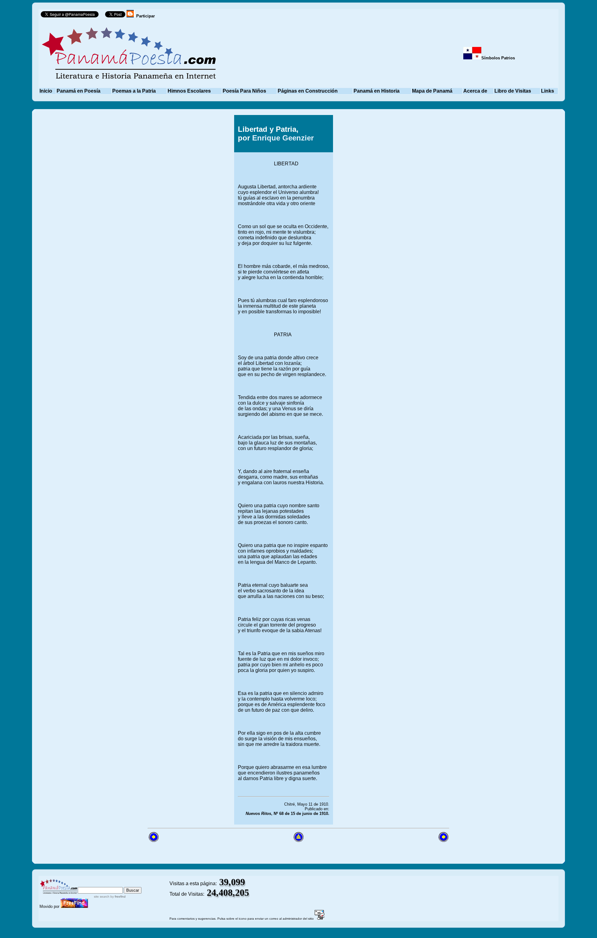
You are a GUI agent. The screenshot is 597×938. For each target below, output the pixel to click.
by (117, 896)
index (85, 884)
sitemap (104, 884)
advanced (131, 884)
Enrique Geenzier (283, 138)
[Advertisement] (399, 376)
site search (101, 896)
